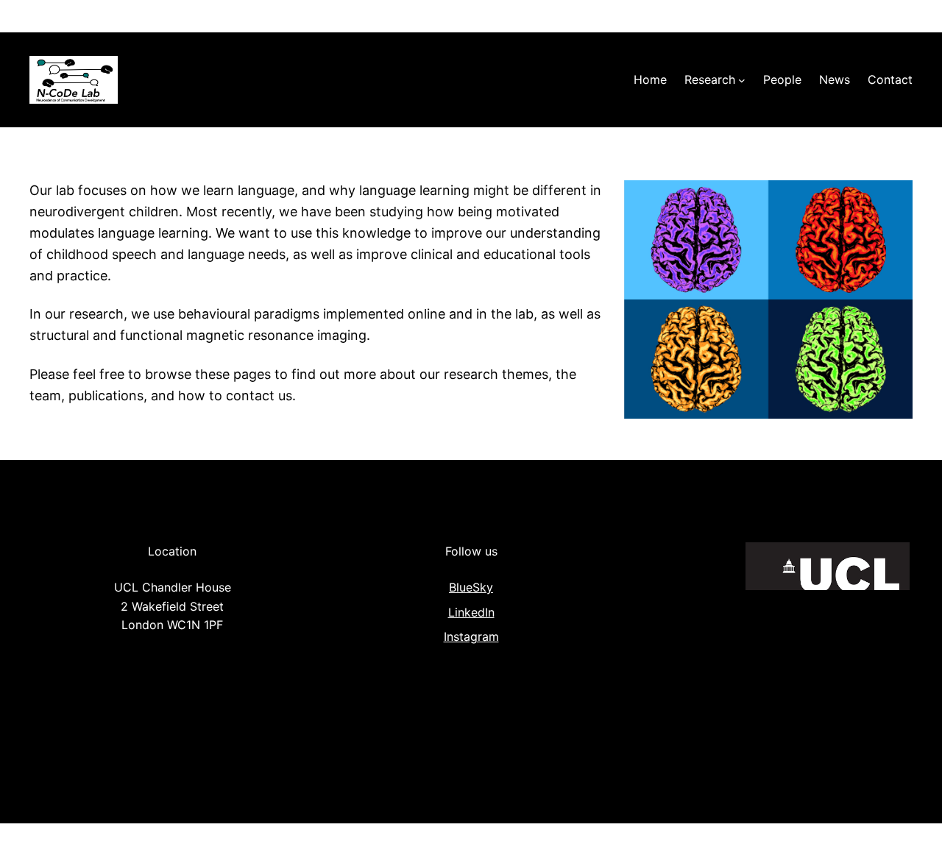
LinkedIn (471, 612)
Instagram (471, 636)
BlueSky (471, 587)
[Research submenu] (742, 80)
